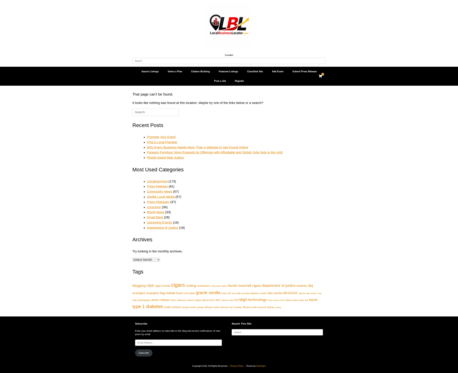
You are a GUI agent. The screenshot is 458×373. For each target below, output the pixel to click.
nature (301, 293)
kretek (263, 293)
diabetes (301, 285)
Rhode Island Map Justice (165, 157)
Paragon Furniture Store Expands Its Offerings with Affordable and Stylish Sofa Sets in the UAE (215, 152)
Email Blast (155, 217)
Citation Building (200, 71)
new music (311, 293)
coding (191, 285)
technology (257, 300)
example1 (138, 293)
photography (144, 300)
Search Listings (150, 71)
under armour (172, 307)
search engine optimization (201, 300)
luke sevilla (274, 293)
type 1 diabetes (147, 306)
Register (239, 81)
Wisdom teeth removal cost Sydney (223, 307)
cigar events (162, 285)
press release (161, 300)
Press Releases (158, 202)
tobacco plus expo (294, 300)
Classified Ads (255, 71)
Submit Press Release (304, 71)
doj (310, 285)
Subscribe (143, 353)
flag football (167, 293)
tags (243, 299)
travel (313, 300)
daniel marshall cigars (244, 285)
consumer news (219, 286)
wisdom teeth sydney (193, 307)
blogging (139, 285)
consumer (154, 207)
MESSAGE (290, 293)
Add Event (277, 71)
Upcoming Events (159, 222)
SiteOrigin (261, 366)
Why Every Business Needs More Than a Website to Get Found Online (197, 147)
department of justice (279, 285)
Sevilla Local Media (161, 197)
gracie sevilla (208, 292)
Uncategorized (157, 181)
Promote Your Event (161, 137)
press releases (178, 300)
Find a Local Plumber (162, 142)
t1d (236, 299)
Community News (159, 191)
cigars (178, 285)
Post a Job (220, 81)
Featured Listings (228, 71)
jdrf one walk (234, 293)
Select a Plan (175, 71)
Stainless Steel (227, 300)
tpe (306, 300)
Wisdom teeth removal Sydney (259, 307)
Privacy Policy (236, 366)
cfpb (150, 285)
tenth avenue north (276, 300)
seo (217, 299)
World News (155, 212)
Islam (224, 293)
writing (278, 307)
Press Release (157, 186)
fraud (179, 293)
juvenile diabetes (250, 293)
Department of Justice (162, 228)
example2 (152, 293)
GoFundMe (189, 293)
